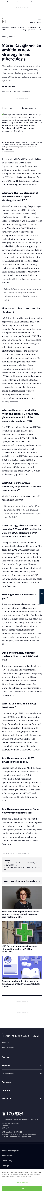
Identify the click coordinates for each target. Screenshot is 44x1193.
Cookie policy (7, 1160)
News (13, 28)
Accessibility (7, 1155)
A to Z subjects (8, 1047)
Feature (12, 36)
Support (6, 1065)
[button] (41, 596)
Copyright (5, 1165)
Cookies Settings (22, 1182)
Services (6, 1057)
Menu (39, 22)
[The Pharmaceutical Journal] (4, 21)
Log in (32, 22)
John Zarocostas (23, 91)
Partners (6, 1081)
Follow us (6, 1098)
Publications (8, 1073)
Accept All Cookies (22, 1189)
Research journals (32, 29)
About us (5, 1042)
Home (4, 36)
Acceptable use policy (10, 1150)
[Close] (40, 1172)
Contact (6, 1090)
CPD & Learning (22, 29)
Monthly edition (5, 29)
